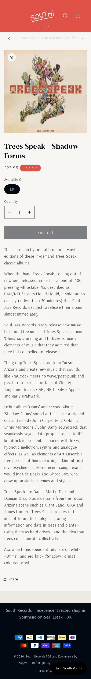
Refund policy (41, 663)
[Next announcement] (82, 38)
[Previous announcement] (9, 38)
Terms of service (48, 671)
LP (15, 190)
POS (48, 656)
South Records (35, 656)
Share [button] (13, 579)
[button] (11, 16)
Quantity (11, 201)
